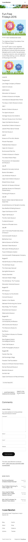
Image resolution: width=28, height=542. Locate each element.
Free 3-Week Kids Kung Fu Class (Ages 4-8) (10, 486)
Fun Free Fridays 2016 (8, 382)
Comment (4, 416)
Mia (8, 37)
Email (3, 440)
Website (4, 446)
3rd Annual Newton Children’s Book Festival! (9, 481)
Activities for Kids (13, 37)
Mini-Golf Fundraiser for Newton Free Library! (9, 500)
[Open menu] (25, 2)
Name (3, 433)
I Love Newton (6, 2)
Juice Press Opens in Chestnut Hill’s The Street (8, 393)
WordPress (23, 539)
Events (19, 37)
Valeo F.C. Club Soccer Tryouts (21, 392)
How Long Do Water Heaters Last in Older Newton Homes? (8, 493)
